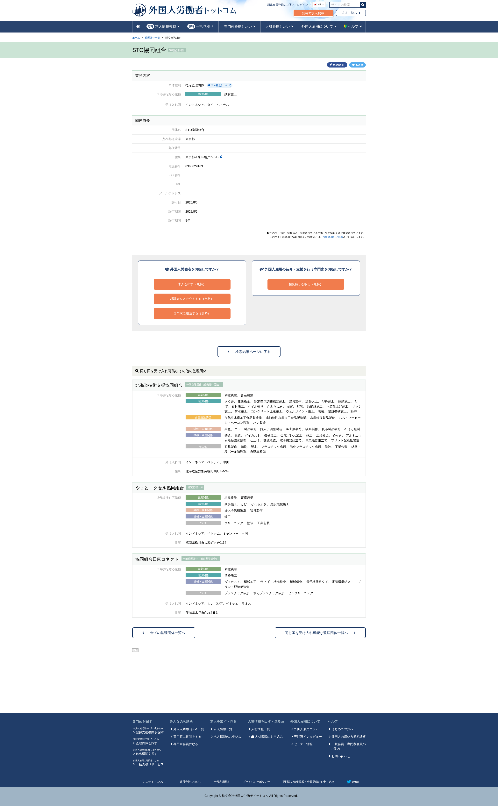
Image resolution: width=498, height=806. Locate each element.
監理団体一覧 (152, 37)
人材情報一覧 (260, 729)
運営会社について (191, 781)
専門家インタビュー (308, 736)
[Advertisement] (249, 681)
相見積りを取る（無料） (306, 284)
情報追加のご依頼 (333, 236)
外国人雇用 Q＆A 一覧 (188, 729)
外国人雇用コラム (306, 729)
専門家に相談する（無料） (192, 313)
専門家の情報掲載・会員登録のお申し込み (308, 781)
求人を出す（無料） (192, 284)
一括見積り (201, 26)
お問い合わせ (340, 756)
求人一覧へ (349, 13)
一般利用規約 (222, 781)
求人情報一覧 (223, 729)
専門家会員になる (185, 744)
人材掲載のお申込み (269, 736)
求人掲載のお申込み (228, 736)
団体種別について (220, 85)
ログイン (302, 4)
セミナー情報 (303, 744)
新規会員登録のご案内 (281, 4)
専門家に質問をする (187, 736)
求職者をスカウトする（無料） (192, 298)
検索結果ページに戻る (252, 352)
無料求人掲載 (313, 13)
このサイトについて (155, 781)
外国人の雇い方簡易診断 (348, 736)
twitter (355, 781)
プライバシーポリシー (256, 781)
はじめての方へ (342, 729)
